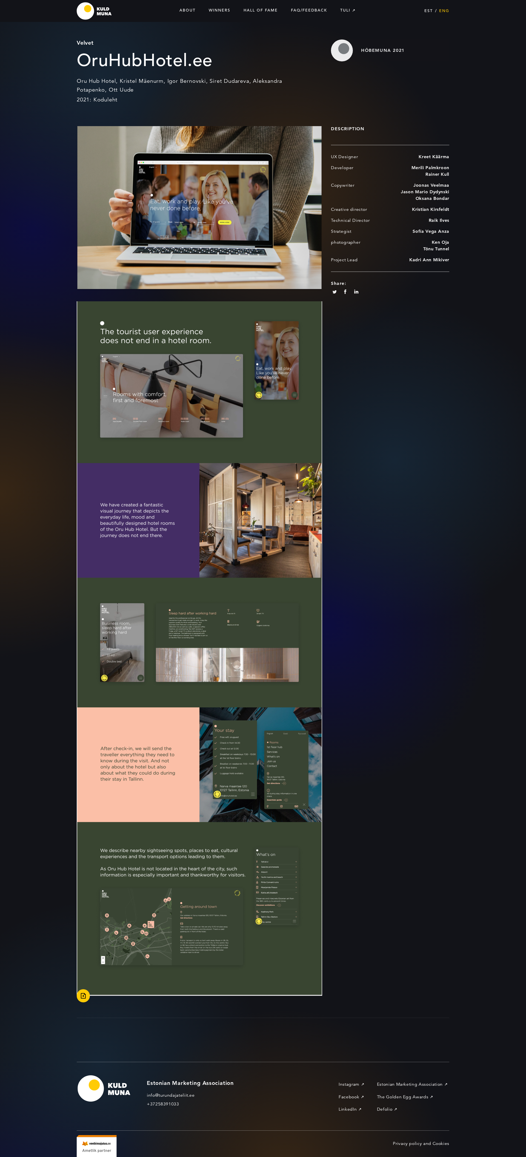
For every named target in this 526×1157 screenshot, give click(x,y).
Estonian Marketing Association (410, 1084)
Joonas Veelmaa (431, 185)
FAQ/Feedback (309, 10)
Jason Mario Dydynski (425, 191)
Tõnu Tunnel (436, 248)
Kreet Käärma (434, 156)
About (187, 10)
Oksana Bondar (432, 198)
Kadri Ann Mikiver (429, 259)
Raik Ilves (439, 220)
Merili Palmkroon (430, 167)
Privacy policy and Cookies (421, 1143)
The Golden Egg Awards (402, 1097)
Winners (219, 10)
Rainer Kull (437, 174)
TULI (345, 10)
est (428, 10)
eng (444, 10)
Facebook (349, 1097)
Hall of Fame (261, 10)
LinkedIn (348, 1109)
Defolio (384, 1109)
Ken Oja (440, 242)
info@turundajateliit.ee (171, 1095)
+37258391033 (163, 1104)
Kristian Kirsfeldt (430, 209)
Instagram (349, 1084)
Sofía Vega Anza (431, 231)
